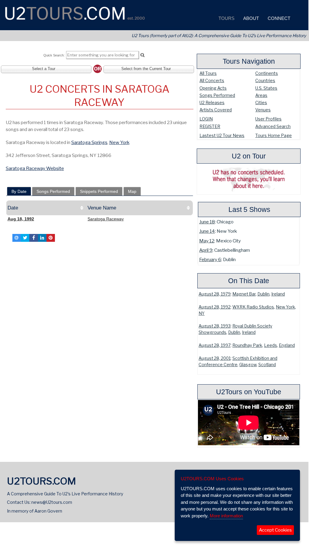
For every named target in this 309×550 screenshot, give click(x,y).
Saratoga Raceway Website (35, 168)
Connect (278, 18)
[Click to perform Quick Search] (142, 55)
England (287, 345)
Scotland (267, 364)
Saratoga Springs (89, 142)
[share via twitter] (25, 238)
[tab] (19, 191)
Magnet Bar (244, 294)
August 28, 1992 (215, 307)
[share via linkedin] (42, 238)
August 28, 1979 (215, 294)
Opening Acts (213, 88)
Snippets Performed (99, 191)
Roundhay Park (247, 345)
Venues (263, 109)
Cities (261, 102)
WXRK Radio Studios (253, 307)
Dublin (263, 294)
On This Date (248, 281)
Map (132, 191)
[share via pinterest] (50, 238)
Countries (265, 80)
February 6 (210, 259)
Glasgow (247, 364)
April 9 (205, 250)
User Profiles (268, 118)
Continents (266, 73)
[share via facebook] (33, 238)
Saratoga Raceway (106, 218)
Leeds (270, 345)
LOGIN (206, 118)
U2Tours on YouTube (248, 392)
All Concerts (211, 80)
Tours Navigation (249, 61)
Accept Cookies (275, 530)
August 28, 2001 (215, 358)
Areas (261, 95)
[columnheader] (46, 208)
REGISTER (209, 126)
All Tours (208, 73)
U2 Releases (212, 102)
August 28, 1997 (215, 345)
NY (202, 313)
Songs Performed (217, 95)
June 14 (207, 231)
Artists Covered (215, 109)
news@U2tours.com (51, 502)
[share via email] (16, 238)
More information (226, 515)
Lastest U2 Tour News (221, 135)
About (250, 18)
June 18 (207, 222)
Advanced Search (273, 126)
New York (285, 307)
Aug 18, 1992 (21, 218)
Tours (225, 18)
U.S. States (266, 88)
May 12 (206, 241)
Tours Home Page (273, 135)
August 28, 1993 (215, 326)
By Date (19, 191)
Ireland (278, 294)
